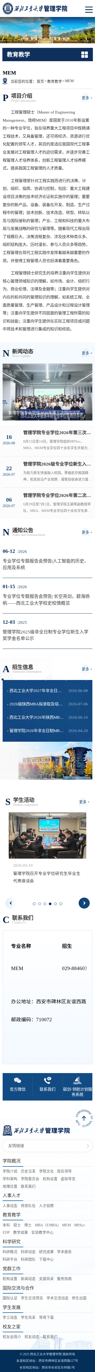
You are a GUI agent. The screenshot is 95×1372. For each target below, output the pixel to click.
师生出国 (79, 1298)
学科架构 (10, 1179)
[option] (47, 850)
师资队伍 (28, 1206)
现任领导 (64, 1171)
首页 (40, 81)
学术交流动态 (57, 1298)
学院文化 (46, 1171)
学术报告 (64, 1252)
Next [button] (84, 903)
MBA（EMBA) (47, 1225)
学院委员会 (30, 1179)
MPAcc (79, 1225)
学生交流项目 (32, 1298)
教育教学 (54, 81)
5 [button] (57, 905)
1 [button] (35, 905)
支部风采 (46, 1279)
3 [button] (46, 905)
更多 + (87, 98)
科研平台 (10, 1259)
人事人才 (12, 1195)
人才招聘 (46, 1206)
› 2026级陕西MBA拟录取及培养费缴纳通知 (35, 704)
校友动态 (32, 1337)
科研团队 (28, 1259)
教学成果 (20, 1232)
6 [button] (62, 905)
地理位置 (10, 1186)
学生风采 (28, 1317)
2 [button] (41, 905)
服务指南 (64, 1279)
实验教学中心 (42, 1232)
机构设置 (50, 1179)
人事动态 (10, 1206)
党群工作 (12, 1268)
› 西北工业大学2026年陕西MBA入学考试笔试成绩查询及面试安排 (35, 717)
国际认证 (10, 1298)
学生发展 (12, 1307)
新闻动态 (28, 1279)
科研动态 (28, 1252)
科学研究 (12, 1241)
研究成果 (46, 1252)
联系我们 (28, 1186)
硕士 (17, 1225)
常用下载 (46, 1317)
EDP (6, 1232)
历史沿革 (28, 1171)
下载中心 (46, 1259)
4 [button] (51, 905)
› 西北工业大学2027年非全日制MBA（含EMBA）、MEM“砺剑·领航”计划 (35, 690)
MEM (69, 81)
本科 (6, 1225)
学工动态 (10, 1317)
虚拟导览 (68, 1179)
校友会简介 (12, 1337)
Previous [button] (11, 903)
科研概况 (10, 1252)
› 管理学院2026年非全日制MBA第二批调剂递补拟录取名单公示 (35, 730)
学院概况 (12, 1161)
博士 (28, 1225)
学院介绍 (10, 1171)
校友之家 (12, 1326)
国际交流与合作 (18, 1288)
